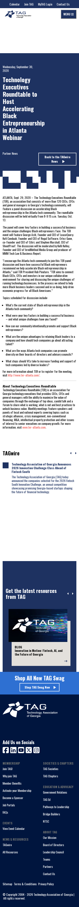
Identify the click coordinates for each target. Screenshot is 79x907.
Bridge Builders (51, 814)
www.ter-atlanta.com (34, 427)
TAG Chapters (50, 776)
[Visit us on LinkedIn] (14, 749)
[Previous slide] (68, 593)
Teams (46, 859)
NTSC (46, 821)
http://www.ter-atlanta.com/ (24, 375)
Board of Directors (53, 845)
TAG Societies (50, 769)
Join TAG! (8, 769)
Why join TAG (10, 776)
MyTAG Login (45, 4)
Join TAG (29, 4)
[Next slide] (72, 593)
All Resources (10, 852)
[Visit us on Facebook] (6, 749)
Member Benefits (12, 783)
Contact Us (63, 4)
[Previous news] (71, 453)
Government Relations (55, 792)
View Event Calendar (14, 828)
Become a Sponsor (13, 798)
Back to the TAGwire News (57, 159)
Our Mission (49, 837)
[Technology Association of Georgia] (18, 14)
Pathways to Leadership (56, 807)
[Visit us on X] (29, 749)
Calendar (14, 4)
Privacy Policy (46, 884)
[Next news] (75, 453)
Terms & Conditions (25, 884)
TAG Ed (46, 799)
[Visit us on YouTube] (22, 749)
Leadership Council (53, 852)
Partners (48, 866)
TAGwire (7, 845)
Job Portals (9, 805)
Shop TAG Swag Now (37, 687)
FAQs (5, 812)
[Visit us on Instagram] (36, 749)
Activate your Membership (17, 790)
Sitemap (7, 884)
